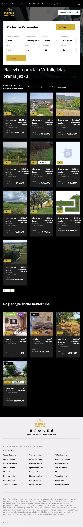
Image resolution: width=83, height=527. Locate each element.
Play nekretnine (61, 471)
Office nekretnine (10, 463)
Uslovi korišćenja (50, 434)
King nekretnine (35, 476)
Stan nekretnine (9, 471)
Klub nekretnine (61, 463)
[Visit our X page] (43, 430)
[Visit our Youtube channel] (39, 430)
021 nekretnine (61, 455)
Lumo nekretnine (62, 484)
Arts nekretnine (9, 480)
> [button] (12, 290)
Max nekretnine (9, 476)
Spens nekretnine (36, 467)
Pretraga (13, 58)
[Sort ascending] (37, 87)
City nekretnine (35, 455)
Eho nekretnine (9, 467)
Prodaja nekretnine (36, 484)
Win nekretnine (61, 467)
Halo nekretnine (35, 463)
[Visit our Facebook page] (31, 430)
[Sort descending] (41, 87)
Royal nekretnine (36, 459)
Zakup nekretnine (10, 484)
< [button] (5, 290)
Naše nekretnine (18, 3)
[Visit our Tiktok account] (52, 430)
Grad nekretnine (9, 455)
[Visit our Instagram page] (35, 430)
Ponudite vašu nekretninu (39, 3)
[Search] (77, 12)
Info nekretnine (9, 459)
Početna (5, 3)
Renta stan (59, 480)
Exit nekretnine (35, 471)
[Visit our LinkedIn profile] (48, 430)
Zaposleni (56, 3)
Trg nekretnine (61, 476)
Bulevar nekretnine (62, 459)
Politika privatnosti (33, 434)
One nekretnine (35, 480)
